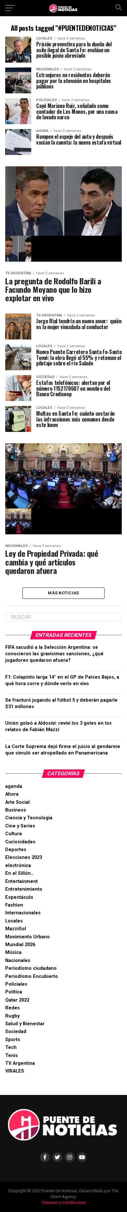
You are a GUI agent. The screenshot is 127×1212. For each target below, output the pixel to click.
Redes (12, 1008)
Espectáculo (19, 897)
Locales (14, 921)
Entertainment (21, 881)
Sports (12, 1039)
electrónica (18, 865)
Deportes (15, 849)
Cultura (13, 834)
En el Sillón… (19, 873)
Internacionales (23, 913)
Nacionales (17, 960)
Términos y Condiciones (63, 1202)
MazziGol (15, 929)
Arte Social (17, 802)
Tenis (11, 1055)
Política (13, 992)
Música (13, 952)
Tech (11, 1047)
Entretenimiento (23, 889)
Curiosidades (20, 842)
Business (15, 810)
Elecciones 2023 (23, 857)
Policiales (16, 984)
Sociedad (15, 1031)
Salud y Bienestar (25, 1024)
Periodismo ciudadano (31, 968)
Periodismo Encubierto (31, 976)
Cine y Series (20, 826)
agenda (13, 786)
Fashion (14, 905)
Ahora (12, 794)
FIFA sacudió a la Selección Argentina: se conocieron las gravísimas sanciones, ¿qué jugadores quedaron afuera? (54, 654)
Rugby (12, 1016)
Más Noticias (63, 592)
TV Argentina (20, 1063)
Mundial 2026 (20, 944)
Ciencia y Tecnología (28, 818)
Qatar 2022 (17, 1000)
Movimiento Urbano (27, 937)
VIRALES (14, 1071)
